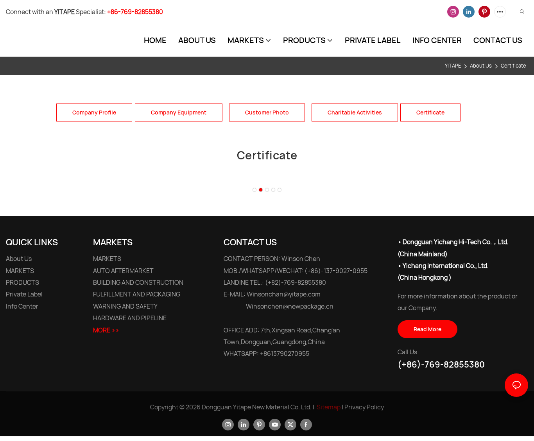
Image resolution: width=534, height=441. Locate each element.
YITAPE (453, 65)
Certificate (513, 65)
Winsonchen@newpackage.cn (289, 306)
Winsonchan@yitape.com (284, 294)
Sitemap (328, 407)
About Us (481, 65)
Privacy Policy (364, 407)
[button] (254, 189)
